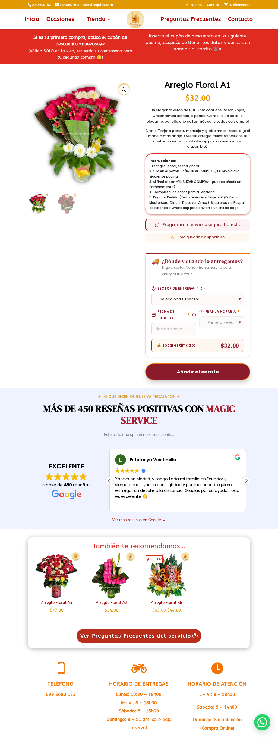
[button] (124, 90)
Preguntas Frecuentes (191, 19)
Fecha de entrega (173, 314)
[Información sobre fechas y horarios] (194, 315)
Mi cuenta (193, 5)
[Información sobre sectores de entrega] (203, 288)
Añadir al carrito (198, 371)
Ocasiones (60, 19)
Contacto (240, 19)
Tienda (96, 19)
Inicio (31, 19)
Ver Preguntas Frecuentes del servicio (135, 636)
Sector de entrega (177, 288)
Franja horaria (222, 311)
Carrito (213, 5)
